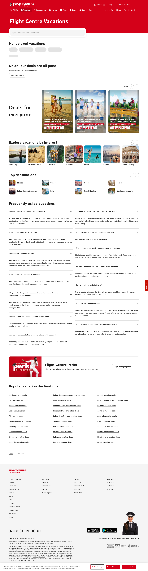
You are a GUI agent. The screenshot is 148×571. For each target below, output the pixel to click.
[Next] (137, 86)
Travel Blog (13, 514)
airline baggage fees (39, 557)
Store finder (111, 489)
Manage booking (124, 5)
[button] (146, 285)
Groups (11, 503)
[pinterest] (38, 531)
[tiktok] (22, 531)
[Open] (82, 32)
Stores (118, 10)
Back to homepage (17, 75)
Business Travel (14, 507)
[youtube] (33, 531)
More (90, 10)
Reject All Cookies (113, 567)
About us (44, 482)
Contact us (110, 486)
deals (77, 276)
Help (110, 5)
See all (125, 87)
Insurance (77, 489)
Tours (65, 10)
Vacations (27, 10)
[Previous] (132, 86)
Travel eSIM (78, 493)
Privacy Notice (104, 538)
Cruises (54, 10)
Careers (44, 489)
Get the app (101, 5)
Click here (38, 543)
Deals (74, 10)
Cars (83, 10)
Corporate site (46, 486)
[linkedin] (27, 531)
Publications (13, 510)
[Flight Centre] (17, 471)
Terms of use (134, 538)
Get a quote (109, 10)
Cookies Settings (97, 567)
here (47, 266)
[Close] (144, 567)
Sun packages (41, 10)
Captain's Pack (79, 486)
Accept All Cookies (129, 567)
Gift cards (77, 482)
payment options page (128, 313)
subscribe (92, 276)
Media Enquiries (46, 493)
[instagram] (16, 531)
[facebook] (11, 531)
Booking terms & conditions (119, 538)
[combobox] (46, 33)
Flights (15, 10)
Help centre (110, 482)
